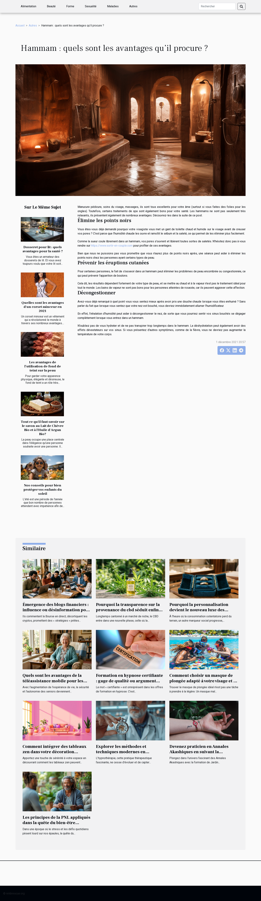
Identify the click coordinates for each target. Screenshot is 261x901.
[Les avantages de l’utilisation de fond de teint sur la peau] (42, 344)
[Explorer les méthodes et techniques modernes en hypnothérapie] (130, 720)
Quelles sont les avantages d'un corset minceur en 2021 (42, 307)
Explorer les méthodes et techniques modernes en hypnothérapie (121, 752)
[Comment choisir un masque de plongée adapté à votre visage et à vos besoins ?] (203, 649)
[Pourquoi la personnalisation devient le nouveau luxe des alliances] (203, 578)
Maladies (113, 6)
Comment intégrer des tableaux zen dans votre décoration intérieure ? (54, 752)
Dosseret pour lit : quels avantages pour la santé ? (43, 249)
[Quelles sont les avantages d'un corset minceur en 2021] (42, 285)
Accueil (20, 25)
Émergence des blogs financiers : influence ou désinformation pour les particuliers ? (57, 610)
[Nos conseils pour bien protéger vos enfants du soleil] (42, 467)
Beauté (51, 6)
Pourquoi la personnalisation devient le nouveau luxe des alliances (198, 610)
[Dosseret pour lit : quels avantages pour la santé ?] (42, 229)
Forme (70, 6)
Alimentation (28, 6)
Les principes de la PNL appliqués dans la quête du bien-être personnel (56, 823)
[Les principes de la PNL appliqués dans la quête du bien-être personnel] (57, 791)
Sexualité (90, 6)
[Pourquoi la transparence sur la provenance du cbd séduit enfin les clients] (130, 578)
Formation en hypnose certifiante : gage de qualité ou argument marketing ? (129, 681)
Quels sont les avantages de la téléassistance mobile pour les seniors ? (53, 681)
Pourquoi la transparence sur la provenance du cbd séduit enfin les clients (128, 610)
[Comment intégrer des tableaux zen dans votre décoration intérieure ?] (57, 720)
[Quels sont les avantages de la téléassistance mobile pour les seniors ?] (57, 649)
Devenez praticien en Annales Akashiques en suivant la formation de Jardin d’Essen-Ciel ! (203, 752)
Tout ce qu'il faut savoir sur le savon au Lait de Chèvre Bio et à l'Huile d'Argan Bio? (42, 428)
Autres (133, 6)
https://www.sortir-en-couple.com (112, 245)
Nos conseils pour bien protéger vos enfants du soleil (42, 489)
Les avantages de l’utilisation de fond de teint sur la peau (42, 366)
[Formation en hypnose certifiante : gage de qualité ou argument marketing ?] (130, 649)
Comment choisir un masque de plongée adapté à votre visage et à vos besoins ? (202, 681)
